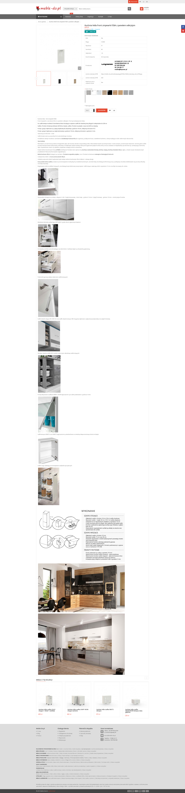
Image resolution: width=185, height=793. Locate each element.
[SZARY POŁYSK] (131, 93)
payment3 (136, 791)
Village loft (68, 760)
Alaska (53, 760)
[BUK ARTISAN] (104, 93)
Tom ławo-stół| (106, 762)
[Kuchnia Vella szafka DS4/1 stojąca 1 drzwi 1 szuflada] (49, 695)
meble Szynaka (76, 749)
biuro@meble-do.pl (110, 735)
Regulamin (62, 731)
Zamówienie (143, 1)
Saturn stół (56, 762)
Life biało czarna (81, 751)
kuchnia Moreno (72, 753)
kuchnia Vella (67, 749)
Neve (49, 760)
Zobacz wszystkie (109, 749)
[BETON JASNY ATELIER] (88, 93)
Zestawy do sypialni (112, 776)
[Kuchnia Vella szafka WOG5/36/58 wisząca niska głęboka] (136, 695)
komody (68, 770)
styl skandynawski (76, 770)
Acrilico (87, 753)
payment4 (140, 791)
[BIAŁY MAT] (93, 93)
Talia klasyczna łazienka (101, 778)
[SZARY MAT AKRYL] (125, 93)
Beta (56, 766)
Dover (74, 751)
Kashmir (58, 760)
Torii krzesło (49, 762)
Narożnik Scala (53, 755)
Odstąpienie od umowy (65, 733)
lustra (63, 770)
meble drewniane (74, 774)
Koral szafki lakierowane (54, 778)
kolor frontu (88, 89)
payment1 (129, 791)
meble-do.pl (51, 791)
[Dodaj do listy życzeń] (110, 110)
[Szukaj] (129, 8)
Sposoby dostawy (85, 733)
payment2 (132, 791)
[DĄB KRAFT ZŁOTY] (115, 93)
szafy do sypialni (91, 766)
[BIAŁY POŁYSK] (99, 93)
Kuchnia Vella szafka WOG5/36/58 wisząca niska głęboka (133, 711)
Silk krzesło (97, 762)
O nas (39, 731)
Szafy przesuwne (101, 776)
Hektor (78, 760)
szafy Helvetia (46, 766)
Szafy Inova (39, 766)
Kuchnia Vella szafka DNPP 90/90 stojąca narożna (78, 710)
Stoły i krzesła (63, 753)
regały (63, 774)
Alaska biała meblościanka (65, 751)
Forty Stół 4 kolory (75, 762)
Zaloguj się (147, 1)
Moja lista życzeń (140, 1)
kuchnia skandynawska (97, 749)
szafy (51, 770)
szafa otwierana (69, 766)
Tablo (51, 774)
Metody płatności (85, 731)
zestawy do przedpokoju (42, 770)
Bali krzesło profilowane (87, 762)
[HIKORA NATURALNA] (120, 93)
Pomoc (39, 736)
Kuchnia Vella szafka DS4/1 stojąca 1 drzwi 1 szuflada (47, 710)
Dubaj (59, 755)
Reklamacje (62, 740)
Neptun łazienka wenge (68, 778)
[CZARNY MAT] (109, 93)
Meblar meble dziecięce (42, 774)
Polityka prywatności (65, 736)
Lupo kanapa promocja (77, 755)
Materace (68, 776)
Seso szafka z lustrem (88, 778)
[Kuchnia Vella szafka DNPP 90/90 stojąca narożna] (78, 695)
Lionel (73, 760)
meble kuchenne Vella (53, 753)
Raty (81, 736)
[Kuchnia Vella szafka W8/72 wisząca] (107, 695)
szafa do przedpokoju (79, 766)
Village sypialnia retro (47, 776)
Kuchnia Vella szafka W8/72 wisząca (105, 710)
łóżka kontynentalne (60, 776)
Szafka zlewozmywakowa (96, 753)
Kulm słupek (78, 778)
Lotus (62, 760)
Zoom (79, 68)
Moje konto (134, 1)
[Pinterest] (183, 31)
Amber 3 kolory (53, 751)
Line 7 (46, 751)
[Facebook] (183, 27)
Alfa (52, 766)
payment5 (143, 791)
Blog (38, 733)
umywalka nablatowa (113, 778)
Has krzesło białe (64, 762)
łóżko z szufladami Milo (78, 776)
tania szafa (60, 766)
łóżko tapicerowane (91, 776)
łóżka (59, 774)
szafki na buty (57, 770)
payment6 (147, 791)
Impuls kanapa (66, 755)
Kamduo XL (81, 753)
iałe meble (60, 749)
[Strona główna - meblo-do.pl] (49, 8)
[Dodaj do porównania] (114, 110)
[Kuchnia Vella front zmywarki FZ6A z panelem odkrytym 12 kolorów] (43, 78)
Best (55, 774)
